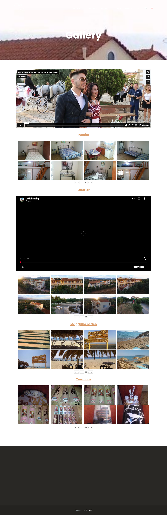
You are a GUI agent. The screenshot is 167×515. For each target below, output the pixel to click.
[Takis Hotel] (20, 7)
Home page (78, 8)
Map (138, 8)
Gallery (128, 8)
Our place (92, 8)
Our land (105, 8)
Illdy (83, 510)
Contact (117, 8)
